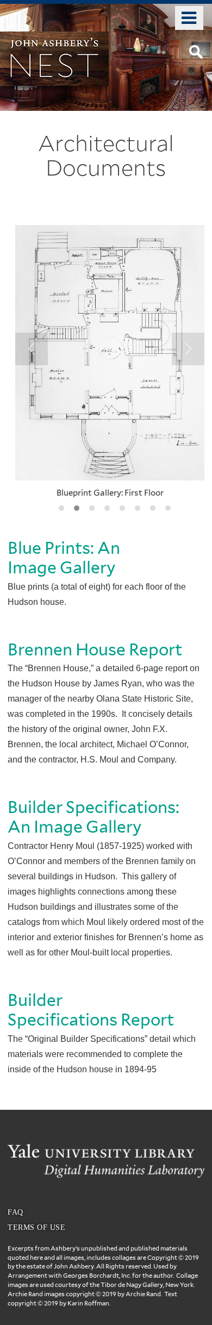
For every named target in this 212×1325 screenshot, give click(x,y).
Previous (31, 349)
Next (188, 349)
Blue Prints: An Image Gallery (64, 557)
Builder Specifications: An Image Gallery (93, 816)
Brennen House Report (96, 649)
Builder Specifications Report (92, 1009)
